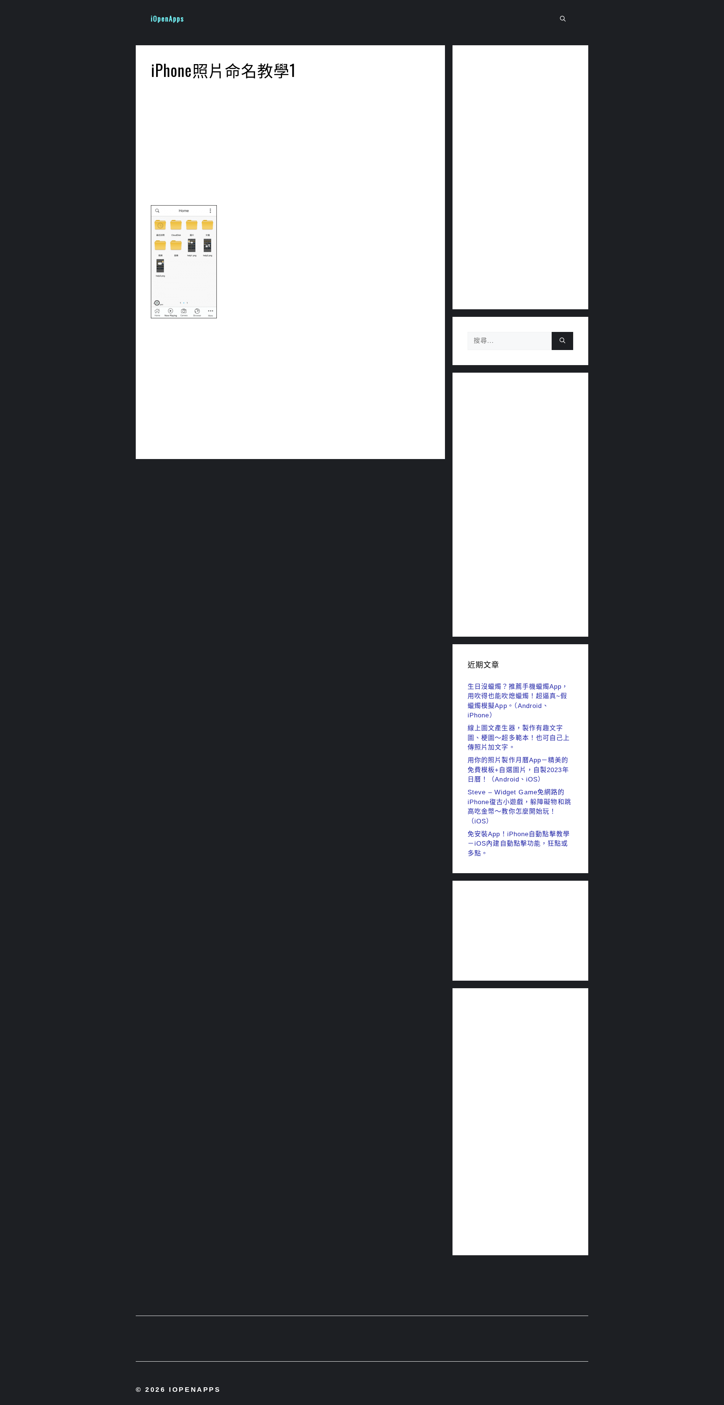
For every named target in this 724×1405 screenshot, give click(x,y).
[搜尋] (562, 341)
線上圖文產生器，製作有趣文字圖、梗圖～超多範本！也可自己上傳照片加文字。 (519, 738)
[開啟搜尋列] (562, 19)
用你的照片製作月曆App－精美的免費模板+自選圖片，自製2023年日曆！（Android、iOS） (518, 770)
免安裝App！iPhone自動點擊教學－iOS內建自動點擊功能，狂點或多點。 (519, 844)
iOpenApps (167, 18)
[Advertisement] (290, 145)
